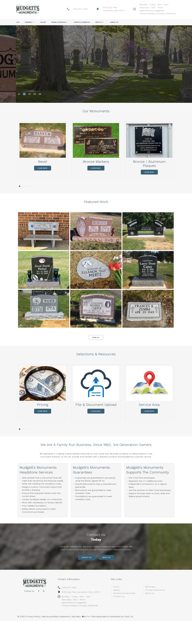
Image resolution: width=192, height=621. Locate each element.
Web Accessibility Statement (56, 616)
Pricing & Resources (59, 22)
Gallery (43, 22)
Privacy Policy (33, 616)
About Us (99, 22)
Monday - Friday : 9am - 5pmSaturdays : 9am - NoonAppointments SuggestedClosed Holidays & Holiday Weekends (80, 601)
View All (96, 337)
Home (18, 22)
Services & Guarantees (82, 22)
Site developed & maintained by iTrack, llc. (113, 616)
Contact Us (114, 22)
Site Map (76, 616)
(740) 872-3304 (80, 9)
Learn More (28, 70)
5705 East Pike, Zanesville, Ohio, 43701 (80, 592)
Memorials (28, 22)
